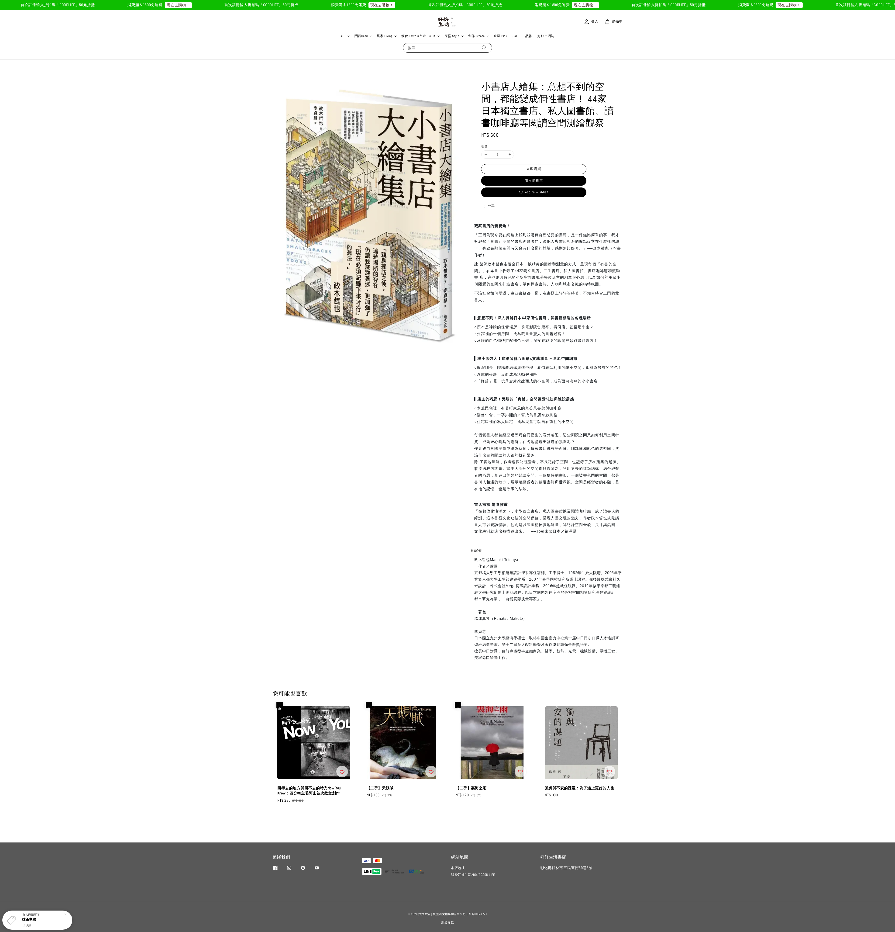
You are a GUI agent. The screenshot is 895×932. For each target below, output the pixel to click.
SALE (516, 36)
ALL (343, 36)
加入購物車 (533, 180)
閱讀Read (361, 36)
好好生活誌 (545, 36)
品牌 (528, 36)
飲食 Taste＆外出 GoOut (418, 36)
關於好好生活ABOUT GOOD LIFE (473, 875)
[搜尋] (484, 47)
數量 (484, 147)
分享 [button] (491, 206)
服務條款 (447, 922)
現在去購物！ (95, 5)
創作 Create (476, 36)
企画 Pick (500, 36)
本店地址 (458, 868)
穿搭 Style (451, 36)
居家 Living (384, 36)
